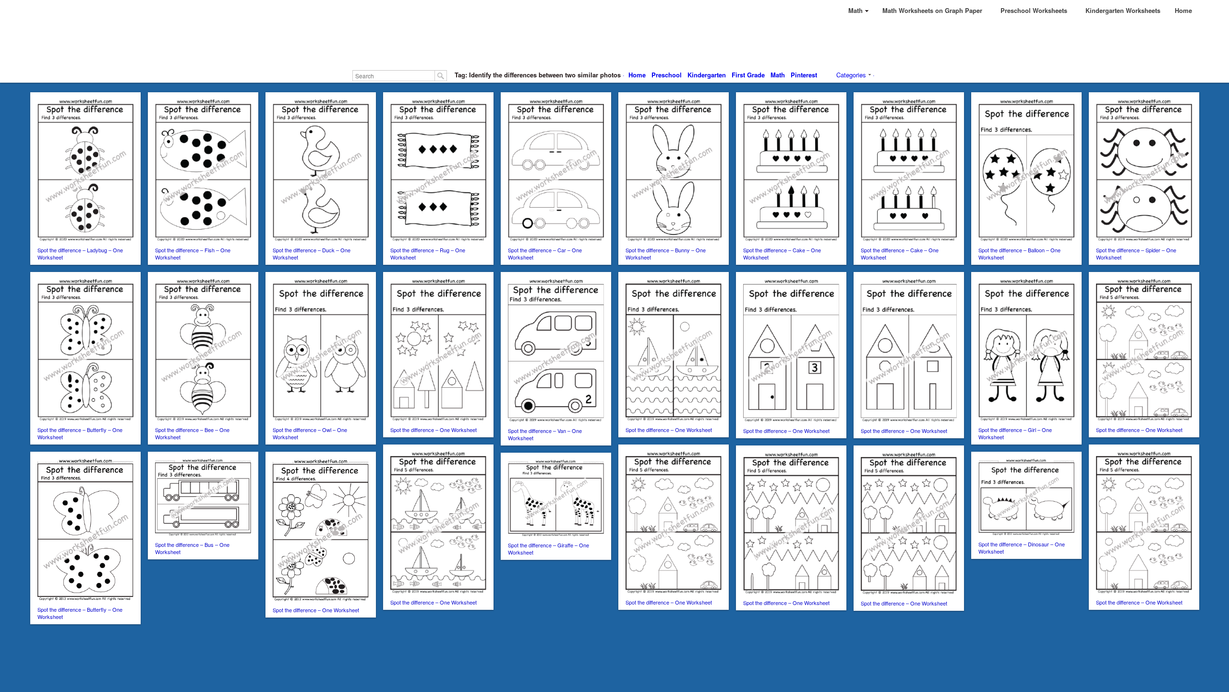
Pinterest (804, 74)
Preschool (666, 74)
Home (637, 74)
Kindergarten (706, 74)
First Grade (748, 74)
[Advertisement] (614, 43)
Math (778, 74)
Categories (851, 74)
